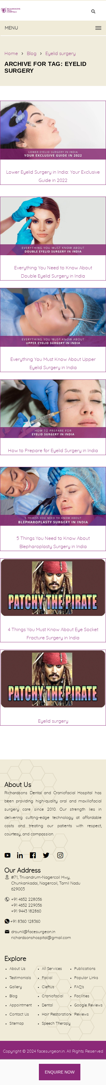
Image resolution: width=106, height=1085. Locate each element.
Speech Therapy (56, 1024)
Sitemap (16, 1024)
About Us (17, 969)
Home (11, 53)
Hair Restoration (56, 1014)
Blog (32, 53)
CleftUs (48, 987)
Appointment (20, 1005)
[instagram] (59, 855)
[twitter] (45, 855)
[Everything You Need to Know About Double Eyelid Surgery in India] (53, 253)
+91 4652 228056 (26, 899)
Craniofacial (52, 996)
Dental (47, 1005)
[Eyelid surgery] (53, 707)
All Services (52, 969)
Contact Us (19, 1014)
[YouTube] (7, 855)
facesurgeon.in (51, 1051)
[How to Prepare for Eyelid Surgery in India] (53, 436)
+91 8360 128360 (25, 922)
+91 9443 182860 (26, 911)
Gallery (15, 987)
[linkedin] (20, 855)
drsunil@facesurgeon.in (33, 932)
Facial (47, 978)
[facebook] (33, 855)
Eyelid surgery (60, 53)
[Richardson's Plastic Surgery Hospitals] (53, 10)
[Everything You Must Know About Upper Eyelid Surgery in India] (53, 345)
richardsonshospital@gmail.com (41, 938)
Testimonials (20, 978)
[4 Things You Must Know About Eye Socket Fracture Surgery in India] (53, 615)
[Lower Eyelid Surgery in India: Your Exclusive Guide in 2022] (53, 158)
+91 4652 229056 (26, 905)
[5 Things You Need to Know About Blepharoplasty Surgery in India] (53, 524)
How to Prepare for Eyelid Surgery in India (53, 450)
